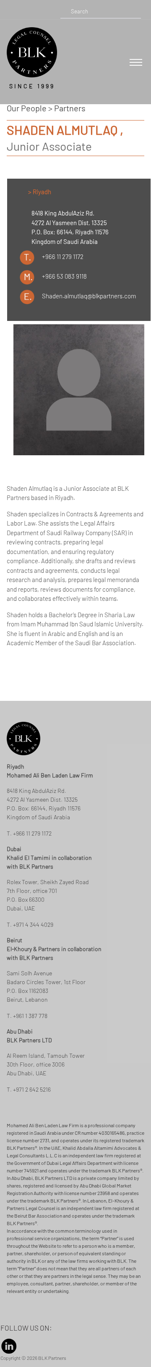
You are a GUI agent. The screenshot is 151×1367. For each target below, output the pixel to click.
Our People (27, 108)
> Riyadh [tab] (39, 191)
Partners (70, 108)
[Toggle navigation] (136, 62)
